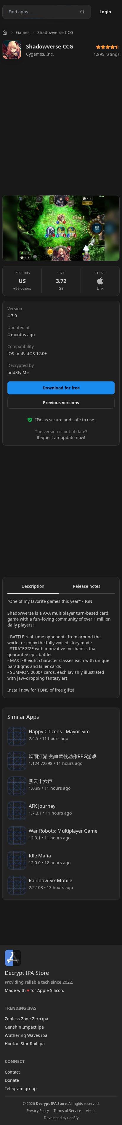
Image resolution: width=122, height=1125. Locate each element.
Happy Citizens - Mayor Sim (59, 731)
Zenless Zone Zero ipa (26, 1019)
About (91, 1110)
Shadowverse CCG (55, 32)
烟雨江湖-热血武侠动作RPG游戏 (63, 756)
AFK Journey (42, 806)
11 (82, 256)
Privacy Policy (38, 1110)
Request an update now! (61, 437)
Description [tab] (33, 586)
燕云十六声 (40, 781)
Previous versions (61, 402)
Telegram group (21, 1088)
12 (87, 256)
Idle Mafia (40, 855)
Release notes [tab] (86, 586)
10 (77, 256)
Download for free (61, 388)
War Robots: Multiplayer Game (63, 831)
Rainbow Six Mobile (50, 880)
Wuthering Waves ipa (26, 1035)
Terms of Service (67, 1110)
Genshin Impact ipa (24, 1027)
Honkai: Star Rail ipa (25, 1043)
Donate (12, 1080)
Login (105, 11)
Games (23, 32)
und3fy (72, 1117)
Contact (12, 1072)
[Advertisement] (61, 129)
